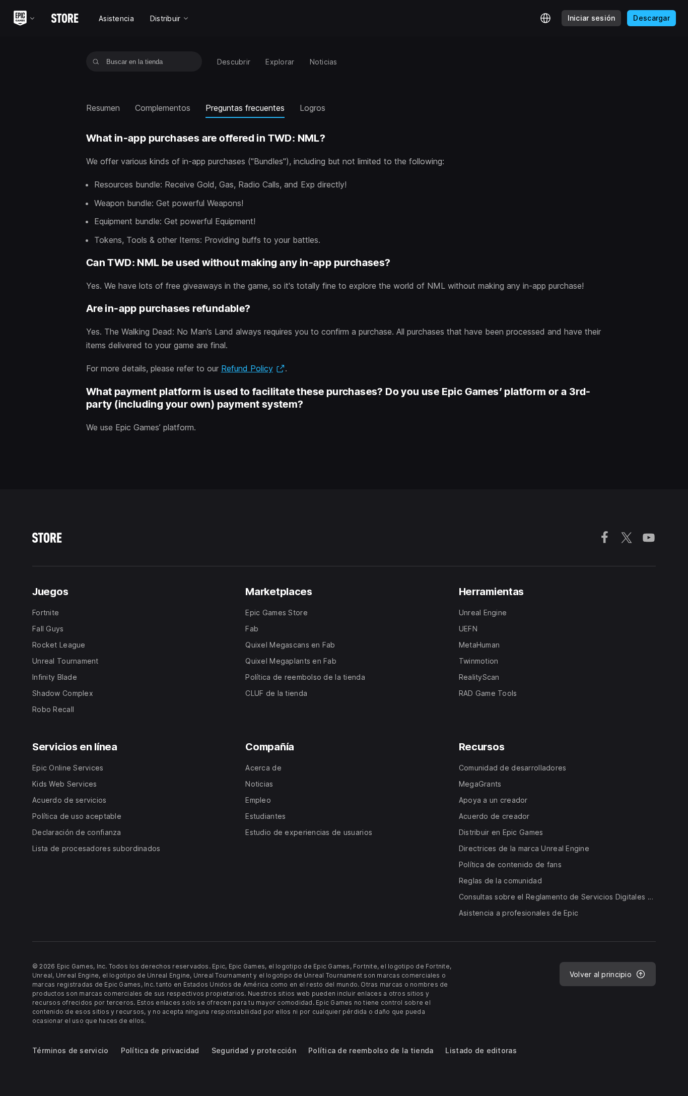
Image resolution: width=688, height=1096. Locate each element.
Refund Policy (253, 368)
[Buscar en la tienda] (96, 61)
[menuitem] (234, 61)
